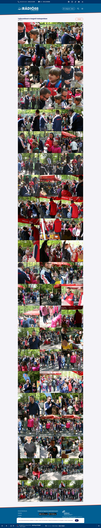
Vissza (79, 19)
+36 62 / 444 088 (31, 1)
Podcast (20, 515)
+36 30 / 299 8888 (46, 1)
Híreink (19, 517)
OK (76, 520)
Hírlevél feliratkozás (22, 511)
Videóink (20, 513)
